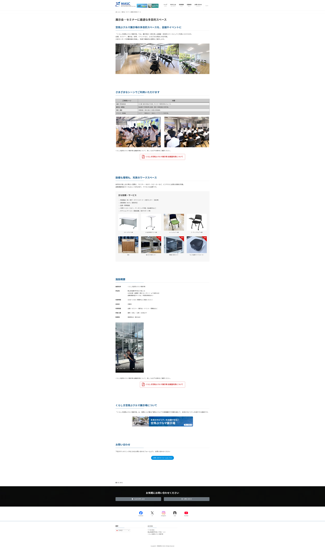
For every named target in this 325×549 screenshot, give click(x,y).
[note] (175, 513)
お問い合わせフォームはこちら (162, 458)
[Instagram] (163, 513)
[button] (162, 157)
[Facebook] (141, 513)
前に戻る (120, 482)
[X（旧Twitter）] (152, 513)
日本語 (120, 530)
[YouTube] (186, 513)
